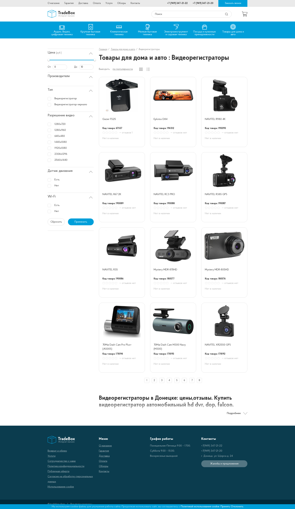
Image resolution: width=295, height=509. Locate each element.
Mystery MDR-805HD (217, 269)
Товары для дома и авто (123, 49)
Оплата (97, 3)
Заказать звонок (233, 3)
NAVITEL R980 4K (215, 119)
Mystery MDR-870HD (165, 269)
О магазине (54, 3)
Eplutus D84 (160, 119)
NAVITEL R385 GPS (216, 194)
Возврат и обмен (57, 451)
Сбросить (56, 222)
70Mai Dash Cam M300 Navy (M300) (170, 346)
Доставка (83, 3)
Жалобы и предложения (224, 463)
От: (49, 67)
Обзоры (121, 3)
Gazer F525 (109, 119)
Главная (103, 49)
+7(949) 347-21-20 (211, 451)
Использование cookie (61, 486)
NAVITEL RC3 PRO (164, 194)
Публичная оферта (58, 471)
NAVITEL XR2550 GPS (218, 344)
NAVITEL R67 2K (111, 194)
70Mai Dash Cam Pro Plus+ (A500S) (116, 346)
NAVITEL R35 (110, 269)
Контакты (135, 3)
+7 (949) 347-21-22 (177, 3)
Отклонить (237, 506)
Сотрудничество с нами (62, 461)
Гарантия (69, 3)
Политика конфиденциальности (66, 466)
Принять (225, 506)
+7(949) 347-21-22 (211, 445)
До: (76, 67)
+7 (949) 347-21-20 (203, 3)
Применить (80, 222)
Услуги (109, 3)
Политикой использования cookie (200, 506)
